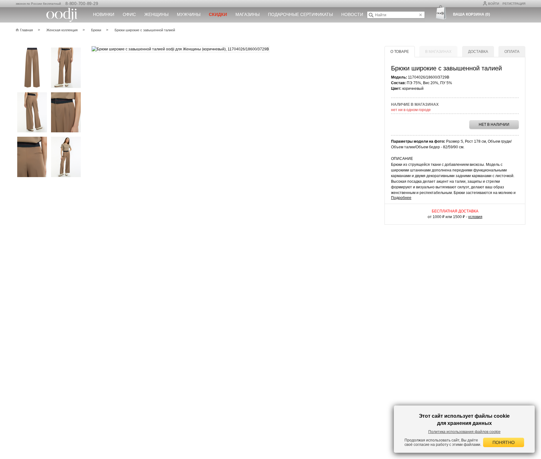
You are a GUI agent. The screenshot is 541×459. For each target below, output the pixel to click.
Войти (493, 3)
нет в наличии (494, 124)
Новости (352, 14)
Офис (129, 14)
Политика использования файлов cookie (464, 432)
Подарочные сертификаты (300, 14)
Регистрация (513, 3)
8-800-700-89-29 (81, 3)
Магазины (247, 14)
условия (475, 217)
